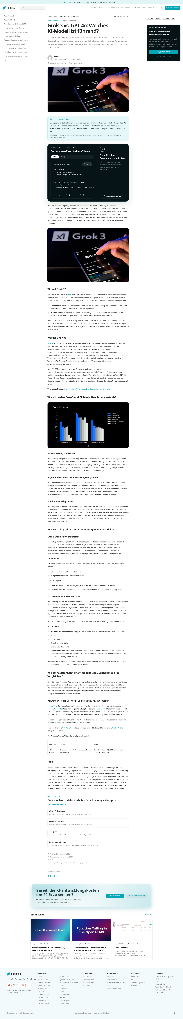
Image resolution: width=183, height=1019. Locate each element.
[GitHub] (23, 979)
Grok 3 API (101, 709)
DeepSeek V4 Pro (44, 986)
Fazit (5, 60)
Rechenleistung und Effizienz (15, 28)
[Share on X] (54, 876)
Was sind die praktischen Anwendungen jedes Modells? (17, 40)
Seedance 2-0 (64, 1003)
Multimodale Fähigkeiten (13, 36)
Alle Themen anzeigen (55, 804)
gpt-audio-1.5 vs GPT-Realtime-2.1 (163, 991)
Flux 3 (62, 992)
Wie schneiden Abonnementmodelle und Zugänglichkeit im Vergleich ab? (17, 52)
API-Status (86, 986)
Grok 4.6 (63, 986)
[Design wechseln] (174, 1013)
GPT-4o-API (57, 709)
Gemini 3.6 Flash (44, 1003)
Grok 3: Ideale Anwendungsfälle (15, 44)
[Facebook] (12, 979)
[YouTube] (35, 979)
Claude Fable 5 (43, 995)
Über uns (110, 977)
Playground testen (163, 52)
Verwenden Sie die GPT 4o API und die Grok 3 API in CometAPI (18, 56)
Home (49, 17)
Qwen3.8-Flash (43, 980)
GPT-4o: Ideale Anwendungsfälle (16, 48)
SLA (108, 986)
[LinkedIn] (27, 979)
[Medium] (31, 979)
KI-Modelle (135, 977)
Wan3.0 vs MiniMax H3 (163, 987)
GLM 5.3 (41, 992)
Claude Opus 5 (65, 1000)
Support (134, 986)
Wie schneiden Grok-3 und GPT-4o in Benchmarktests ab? (17, 24)
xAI (69, 295)
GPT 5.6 (62, 997)
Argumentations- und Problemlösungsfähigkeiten (18, 32)
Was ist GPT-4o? (9, 20)
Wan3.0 (40, 977)
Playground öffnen (112, 190)
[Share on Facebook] (49, 876)
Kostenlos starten (172, 8)
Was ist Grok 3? (9, 16)
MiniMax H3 (42, 989)
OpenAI (50, 343)
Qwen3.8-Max (43, 997)
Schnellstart (87, 977)
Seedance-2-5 (64, 989)
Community (140, 8)
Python (55, 157)
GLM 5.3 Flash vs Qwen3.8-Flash (164, 978)
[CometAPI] (9, 8)
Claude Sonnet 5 (65, 995)
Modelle (93, 8)
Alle (146, 914)
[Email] (8, 979)
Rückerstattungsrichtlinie (116, 983)
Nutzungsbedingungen (82, 1013)
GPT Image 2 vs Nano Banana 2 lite (163, 983)
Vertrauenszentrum (114, 989)
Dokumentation (112, 8)
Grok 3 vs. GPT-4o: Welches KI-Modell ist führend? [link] (70, 17)
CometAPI (51, 706)
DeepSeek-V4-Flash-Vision (69, 983)
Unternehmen (127, 8)
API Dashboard (88, 983)
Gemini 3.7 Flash (44, 983)
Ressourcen (152, 8)
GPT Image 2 (42, 1000)
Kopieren (88, 164)
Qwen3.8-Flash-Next (67, 980)
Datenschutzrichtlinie (101, 1013)
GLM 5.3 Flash (65, 977)
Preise (101, 8)
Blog (56, 17)
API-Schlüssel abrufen (114, 196)
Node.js (63, 157)
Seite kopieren (120, 16)
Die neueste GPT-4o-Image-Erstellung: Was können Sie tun (87, 389)
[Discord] (20, 979)
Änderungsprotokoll (138, 983)
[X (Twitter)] (16, 979)
